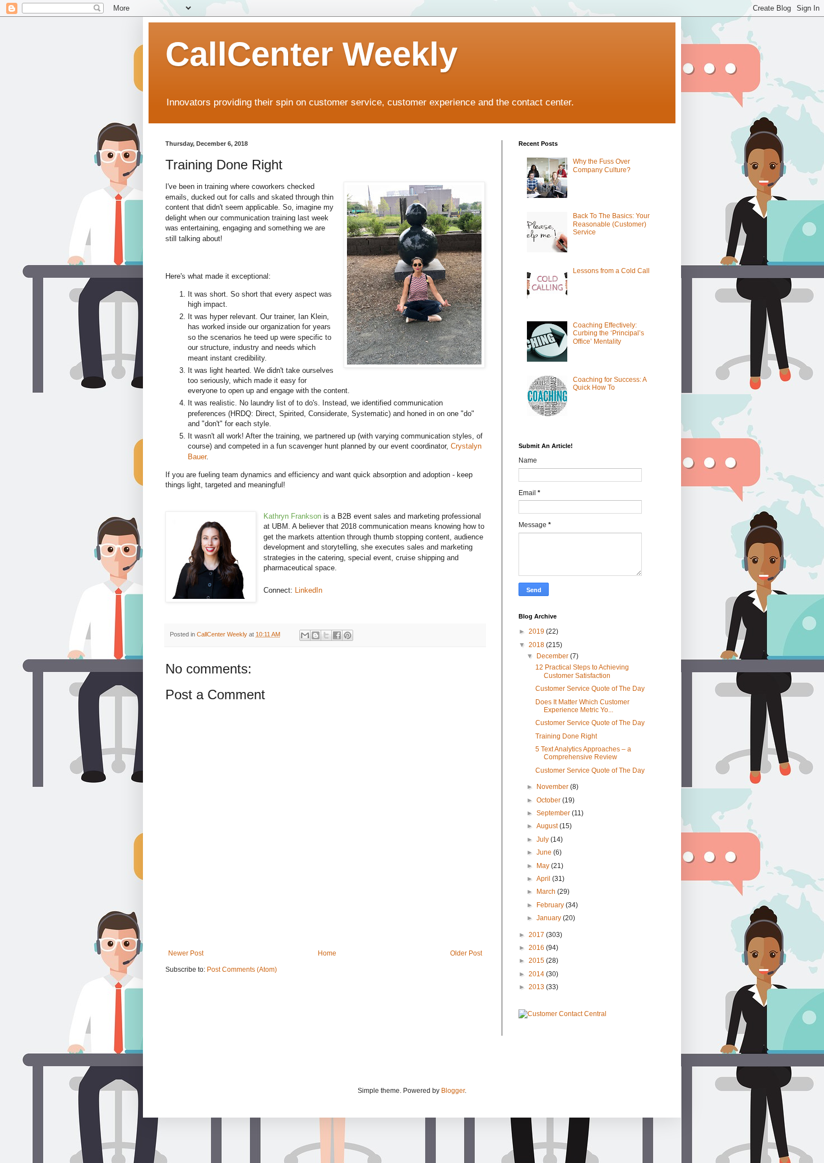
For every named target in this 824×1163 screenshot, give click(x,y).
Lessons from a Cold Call (611, 271)
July (543, 839)
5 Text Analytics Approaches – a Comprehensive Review (583, 753)
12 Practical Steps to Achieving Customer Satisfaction (582, 671)
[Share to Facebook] (336, 635)
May (543, 866)
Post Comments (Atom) (242, 969)
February (551, 905)
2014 (537, 974)
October (549, 800)
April (544, 879)
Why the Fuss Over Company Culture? (602, 165)
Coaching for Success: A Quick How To (609, 383)
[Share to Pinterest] (347, 635)
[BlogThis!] (315, 635)
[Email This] (305, 635)
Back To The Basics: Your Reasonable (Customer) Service (611, 224)
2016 (537, 948)
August (547, 826)
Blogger (453, 1091)
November (553, 787)
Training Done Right (566, 736)
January (549, 918)
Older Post (466, 953)
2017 (537, 935)
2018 (537, 645)
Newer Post (185, 953)
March (546, 892)
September (554, 813)
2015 (537, 960)
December (553, 656)
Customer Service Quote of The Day (590, 689)
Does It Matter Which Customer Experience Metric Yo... (582, 706)
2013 (537, 987)
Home (327, 953)
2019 (537, 631)
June (544, 852)
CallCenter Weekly (311, 54)
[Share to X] (326, 635)
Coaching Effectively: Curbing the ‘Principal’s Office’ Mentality (608, 333)
